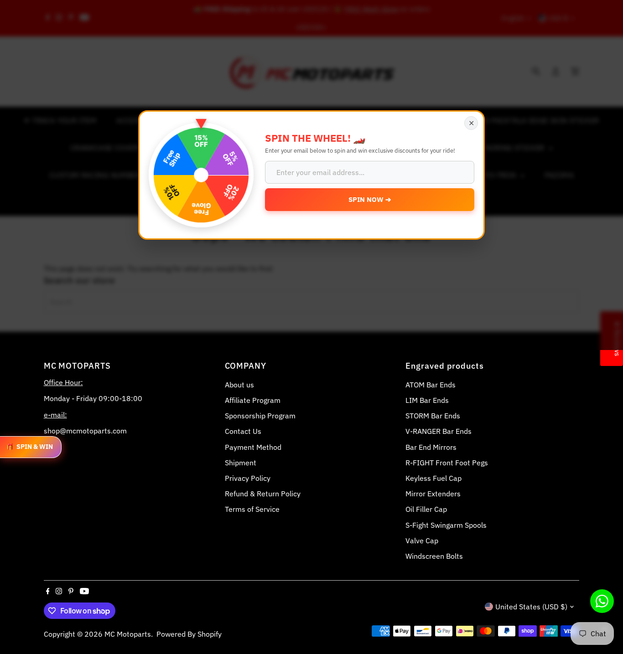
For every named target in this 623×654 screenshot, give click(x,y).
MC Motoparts (127, 634)
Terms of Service (252, 509)
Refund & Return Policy (263, 493)
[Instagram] (58, 592)
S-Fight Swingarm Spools (446, 525)
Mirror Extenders (433, 493)
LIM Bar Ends (427, 400)
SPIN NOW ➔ (369, 199)
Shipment (240, 462)
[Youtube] (84, 592)
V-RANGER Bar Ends (438, 431)
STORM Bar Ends (432, 415)
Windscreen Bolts (434, 556)
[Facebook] (48, 592)
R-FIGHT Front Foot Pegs (446, 462)
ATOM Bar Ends (430, 384)
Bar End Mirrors (431, 447)
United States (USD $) (531, 606)
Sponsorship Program (260, 415)
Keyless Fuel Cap (433, 478)
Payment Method (253, 447)
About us (239, 384)
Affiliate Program (252, 400)
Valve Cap (421, 540)
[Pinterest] (71, 592)
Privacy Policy (247, 478)
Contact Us (243, 431)
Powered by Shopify (189, 634)
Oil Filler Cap (426, 509)
